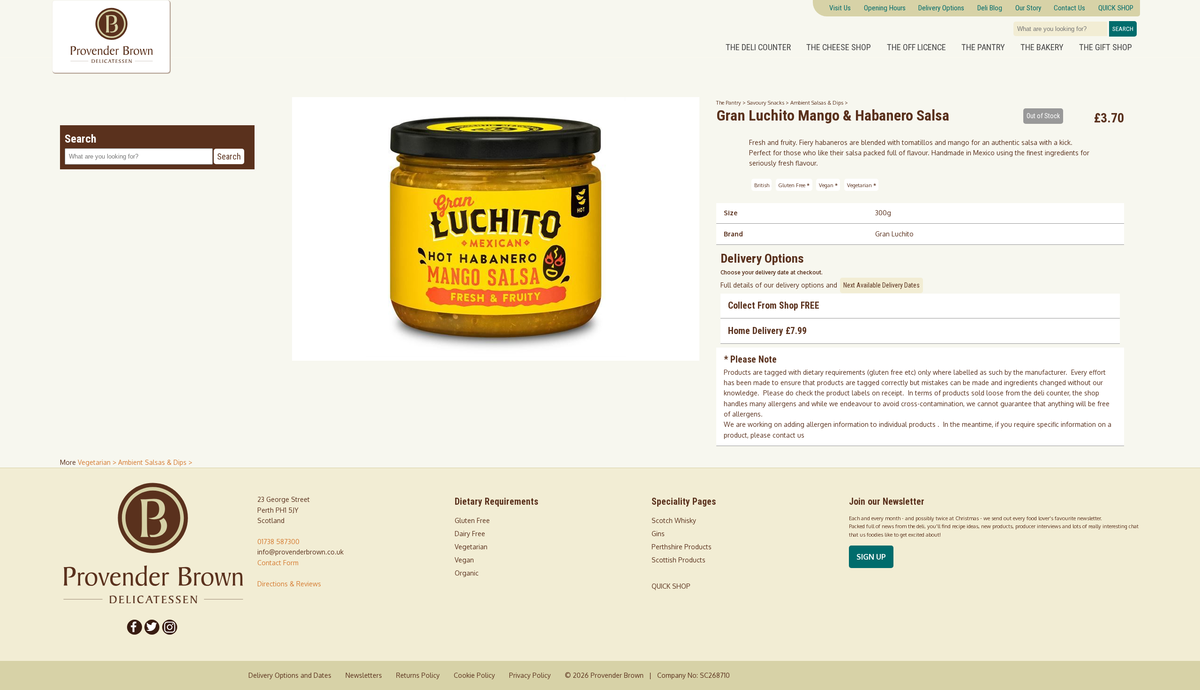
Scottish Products (678, 560)
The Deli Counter (758, 47)
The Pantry (983, 47)
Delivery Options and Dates (289, 675)
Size (730, 213)
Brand (733, 234)
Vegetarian (861, 184)
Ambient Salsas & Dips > (819, 102)
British (761, 184)
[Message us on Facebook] (134, 627)
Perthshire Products (682, 547)
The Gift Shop (1105, 47)
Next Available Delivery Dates (881, 285)
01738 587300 (278, 542)
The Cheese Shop (838, 47)
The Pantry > (731, 102)
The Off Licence (916, 47)
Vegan (828, 184)
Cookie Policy (474, 675)
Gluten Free (794, 184)
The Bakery (1042, 47)
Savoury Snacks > (768, 102)
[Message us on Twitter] (152, 627)
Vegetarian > (98, 462)
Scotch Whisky (674, 520)
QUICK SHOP (671, 586)
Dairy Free (470, 534)
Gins (658, 534)
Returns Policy (418, 675)
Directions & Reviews (289, 584)
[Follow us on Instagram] (170, 627)
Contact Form (278, 563)
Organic (467, 573)
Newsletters (363, 675)
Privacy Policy (530, 675)
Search (1122, 28)
